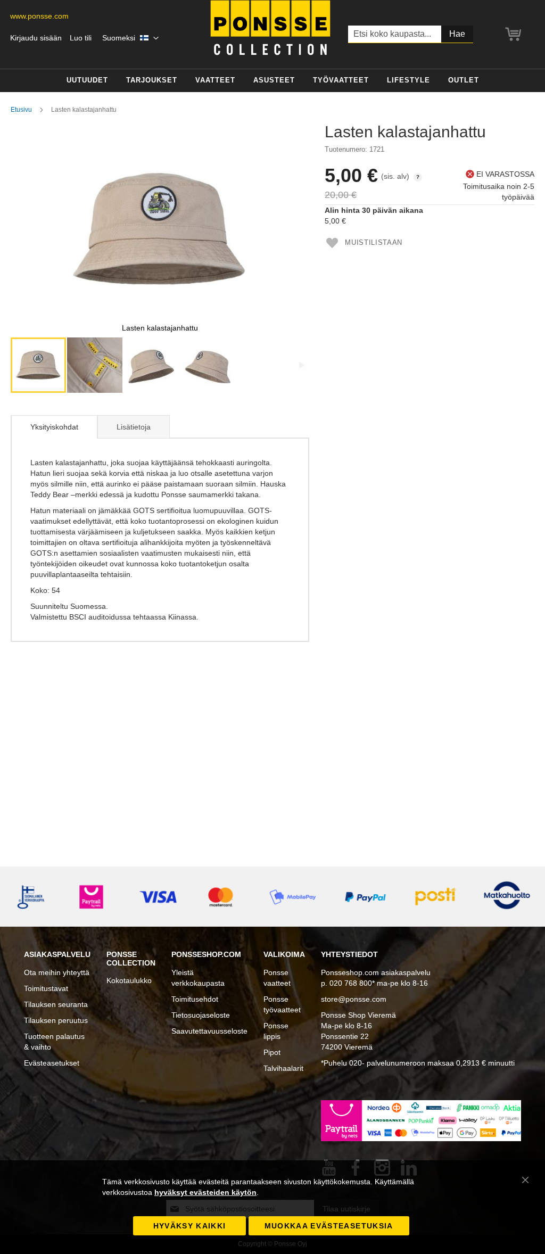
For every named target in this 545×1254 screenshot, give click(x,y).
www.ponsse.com (39, 16)
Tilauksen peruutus (56, 1020)
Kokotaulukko (129, 980)
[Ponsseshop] (270, 27)
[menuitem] (87, 80)
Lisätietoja (134, 427)
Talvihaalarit (283, 1068)
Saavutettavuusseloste (209, 1031)
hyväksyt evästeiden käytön (205, 1192)
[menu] (272, 80)
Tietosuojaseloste (200, 1015)
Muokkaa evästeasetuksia (329, 1226)
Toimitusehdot (194, 999)
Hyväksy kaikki (189, 1226)
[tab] (54, 427)
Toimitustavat (46, 988)
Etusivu (21, 109)
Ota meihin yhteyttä (56, 972)
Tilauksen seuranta (56, 1004)
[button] (130, 38)
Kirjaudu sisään (36, 38)
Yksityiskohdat (54, 427)
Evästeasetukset (51, 1063)
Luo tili (81, 38)
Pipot (271, 1052)
